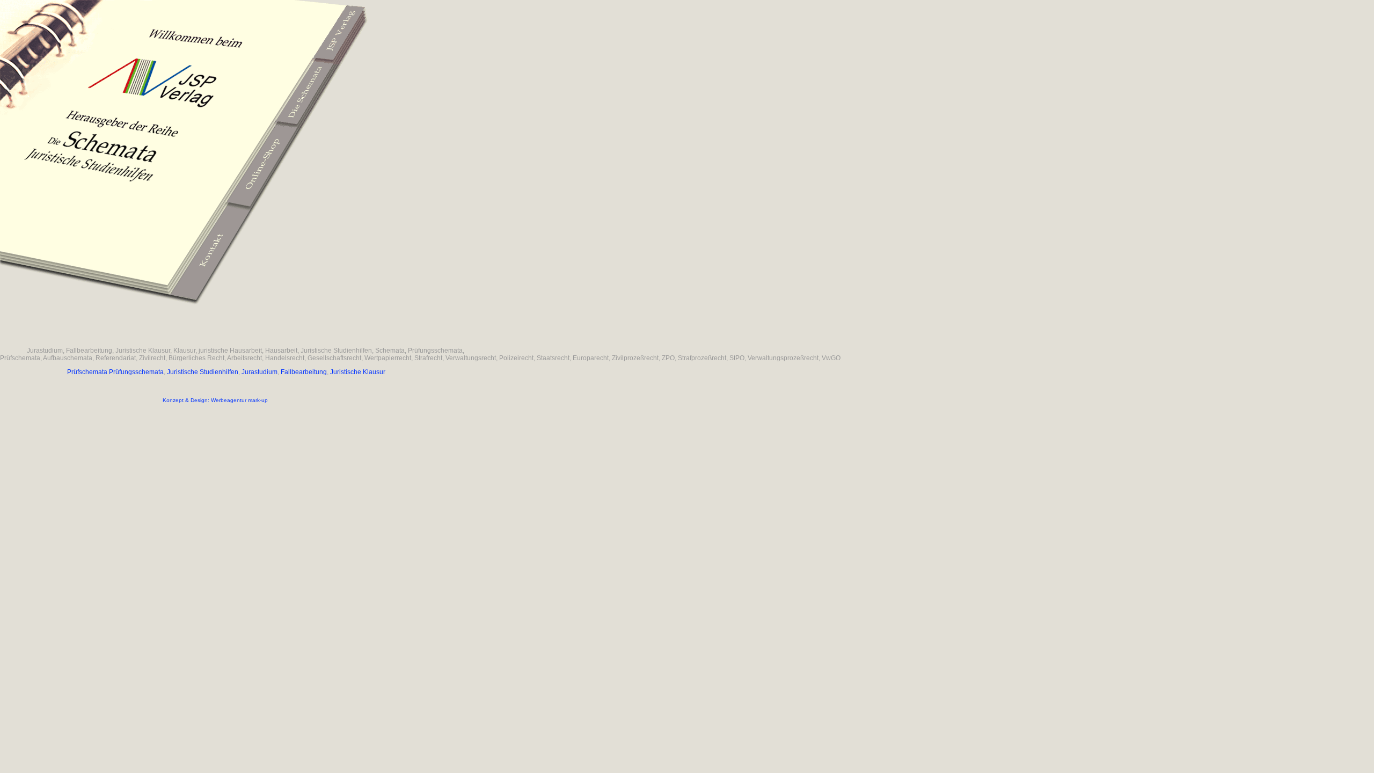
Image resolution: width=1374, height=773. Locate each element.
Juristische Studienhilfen (202, 372)
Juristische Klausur (357, 372)
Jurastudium (259, 372)
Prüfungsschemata (136, 372)
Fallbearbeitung (304, 372)
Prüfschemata (87, 372)
